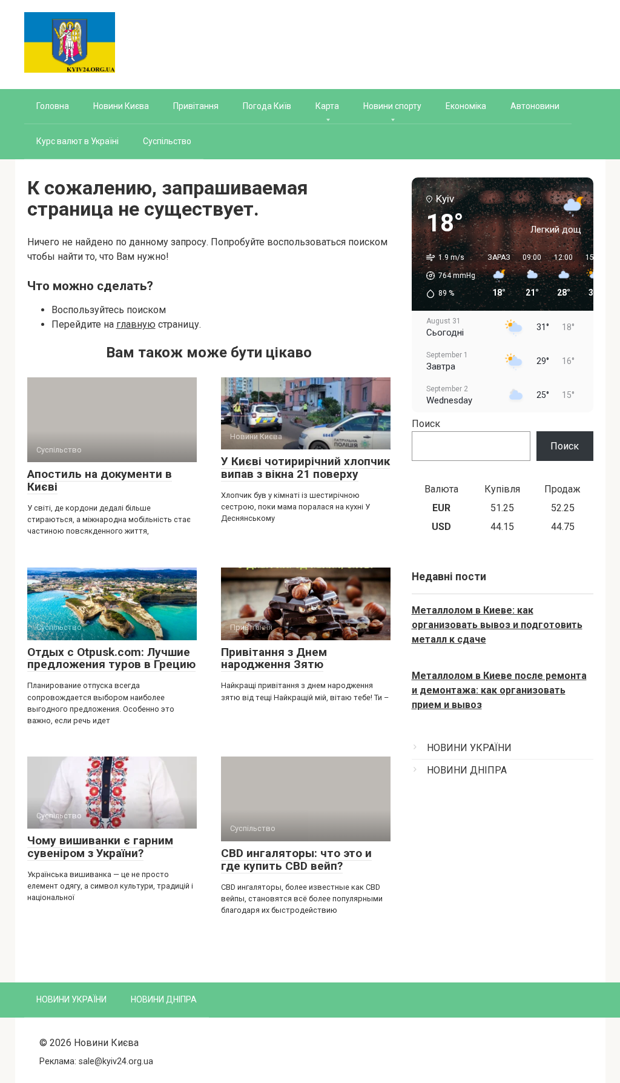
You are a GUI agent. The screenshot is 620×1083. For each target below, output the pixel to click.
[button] (446, 276)
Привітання (196, 106)
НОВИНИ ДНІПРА (467, 770)
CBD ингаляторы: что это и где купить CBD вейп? (296, 859)
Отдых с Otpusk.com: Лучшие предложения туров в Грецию (111, 658)
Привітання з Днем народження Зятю (274, 658)
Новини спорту (392, 106)
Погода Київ (267, 106)
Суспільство (167, 141)
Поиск (426, 423)
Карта (327, 106)
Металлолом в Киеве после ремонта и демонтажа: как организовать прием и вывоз (499, 690)
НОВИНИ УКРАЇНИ (469, 747)
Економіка (466, 106)
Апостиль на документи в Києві (99, 480)
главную (136, 324)
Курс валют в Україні (77, 141)
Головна (52, 106)
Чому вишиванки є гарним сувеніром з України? (100, 846)
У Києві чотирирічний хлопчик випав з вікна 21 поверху (305, 467)
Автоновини (534, 106)
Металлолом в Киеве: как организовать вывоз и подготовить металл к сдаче (497, 624)
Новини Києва (121, 106)
